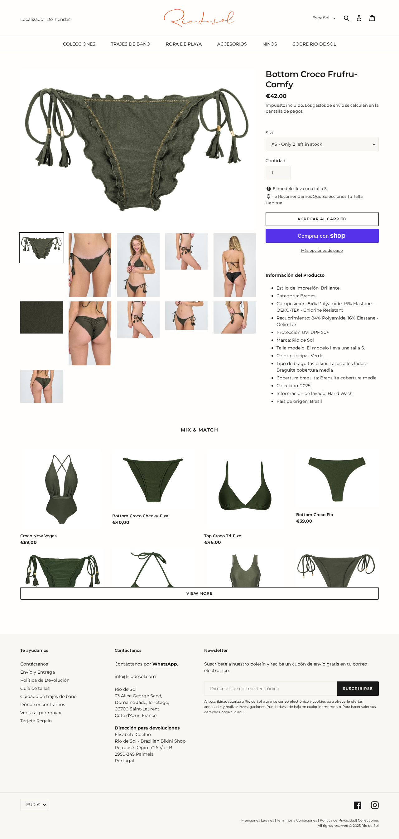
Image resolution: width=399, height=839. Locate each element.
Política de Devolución (45, 680)
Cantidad (275, 160)
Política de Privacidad (338, 820)
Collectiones (368, 820)
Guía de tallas (35, 688)
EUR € (33, 804)
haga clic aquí (232, 712)
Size (270, 132)
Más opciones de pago (322, 250)
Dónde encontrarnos (42, 704)
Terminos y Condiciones (297, 820)
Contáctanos (34, 664)
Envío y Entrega (37, 672)
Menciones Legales (257, 820)
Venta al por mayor (41, 712)
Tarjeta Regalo (36, 721)
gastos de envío (328, 105)
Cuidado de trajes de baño (48, 696)
